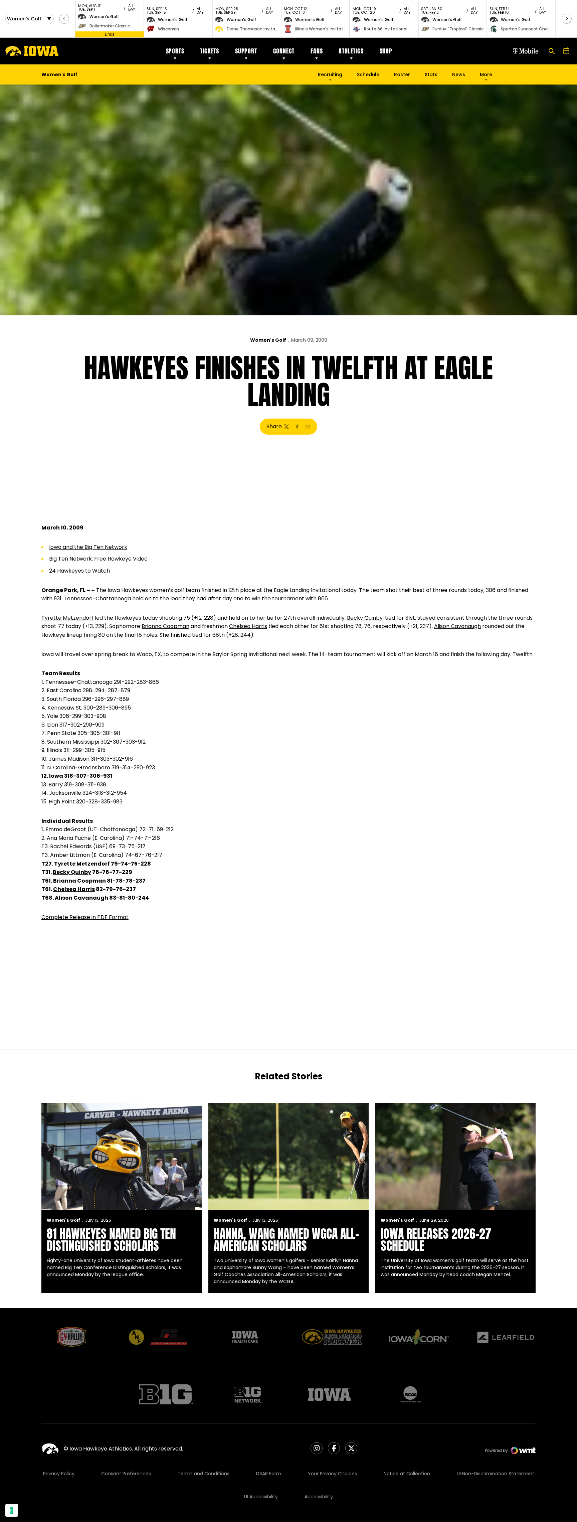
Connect (284, 50)
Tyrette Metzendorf (67, 618)
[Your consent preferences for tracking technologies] (11, 1510)
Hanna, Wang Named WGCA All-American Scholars (286, 1240)
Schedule (368, 74)
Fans (317, 50)
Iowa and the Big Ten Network (88, 547)
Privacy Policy (58, 1473)
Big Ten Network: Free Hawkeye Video (98, 559)
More (486, 74)
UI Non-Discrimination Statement (495, 1473)
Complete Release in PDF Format (85, 917)
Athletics (351, 50)
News (458, 74)
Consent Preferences (126, 1473)
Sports (175, 50)
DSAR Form (268, 1473)
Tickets (209, 50)
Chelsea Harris (248, 626)
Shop (386, 50)
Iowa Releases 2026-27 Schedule (436, 1240)
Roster (402, 74)
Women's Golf (268, 340)
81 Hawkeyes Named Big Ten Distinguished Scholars (111, 1240)
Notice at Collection (407, 1473)
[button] (64, 19)
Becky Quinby (365, 618)
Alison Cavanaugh (457, 626)
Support (246, 50)
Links (110, 34)
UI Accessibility (261, 1496)
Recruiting (330, 74)
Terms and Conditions (203, 1473)
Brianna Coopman (165, 626)
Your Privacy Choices (332, 1473)
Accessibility (319, 1496)
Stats (431, 74)
